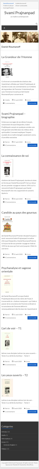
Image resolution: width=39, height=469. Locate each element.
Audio (4, 435)
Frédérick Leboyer (8, 5)
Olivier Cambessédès (21, 5)
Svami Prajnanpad (19, 12)
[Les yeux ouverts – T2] (7, 380)
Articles (4, 432)
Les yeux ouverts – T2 (15, 375)
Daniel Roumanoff (8, 3)
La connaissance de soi (15, 155)
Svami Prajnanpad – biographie (13, 115)
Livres (29, 100)
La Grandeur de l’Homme (17, 57)
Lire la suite (32, 103)
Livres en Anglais (9, 445)
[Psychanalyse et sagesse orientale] (7, 276)
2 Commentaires (10, 365)
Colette (7, 100)
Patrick (7, 142)
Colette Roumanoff (20, 3)
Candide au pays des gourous (19, 212)
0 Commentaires (10, 145)
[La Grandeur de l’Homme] (7, 62)
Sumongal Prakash (8, 8)
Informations (6, 439)
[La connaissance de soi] (7, 160)
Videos (4, 449)
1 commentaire (10, 103)
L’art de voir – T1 (11, 328)
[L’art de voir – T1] (7, 333)
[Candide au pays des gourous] (7, 217)
